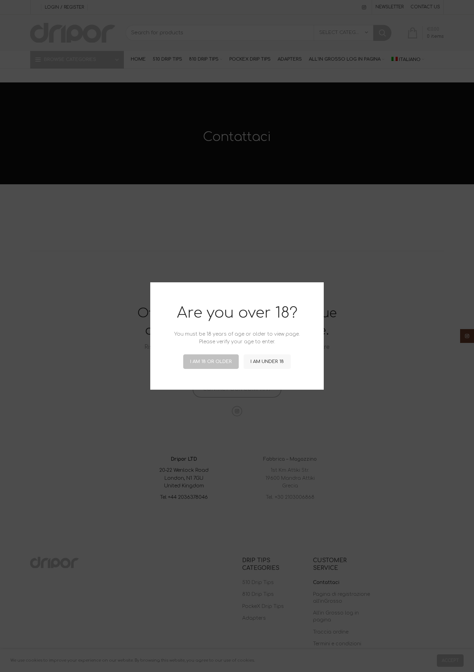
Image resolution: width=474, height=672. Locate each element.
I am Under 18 (267, 361)
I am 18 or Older (211, 361)
